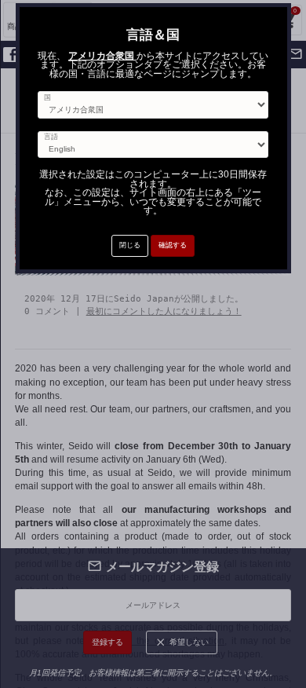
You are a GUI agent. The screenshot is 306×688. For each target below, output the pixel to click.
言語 (51, 137)
